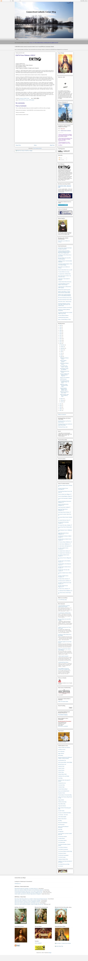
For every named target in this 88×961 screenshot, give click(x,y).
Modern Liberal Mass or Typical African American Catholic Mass (64, 292)
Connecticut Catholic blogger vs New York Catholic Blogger (65, 264)
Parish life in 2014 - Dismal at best (64, 301)
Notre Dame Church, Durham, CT (64, 512)
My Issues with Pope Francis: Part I (65, 297)
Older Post (52, 145)
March (62, 398)
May (61, 354)
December (63, 344)
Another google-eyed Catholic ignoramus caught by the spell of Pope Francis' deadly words (64, 251)
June (62, 353)
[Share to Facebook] (37, 98)
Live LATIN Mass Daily (62, 599)
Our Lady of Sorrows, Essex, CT (64, 520)
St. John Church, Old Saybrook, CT (65, 545)
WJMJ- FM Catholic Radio (63, 701)
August (62, 349)
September (63, 348)
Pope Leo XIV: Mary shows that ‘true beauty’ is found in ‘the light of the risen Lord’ (29, 904)
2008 (61, 408)
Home (17, 39)
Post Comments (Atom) (37, 148)
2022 (61, 327)
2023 (61, 325)
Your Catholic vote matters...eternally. (64, 366)
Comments (62, 159)
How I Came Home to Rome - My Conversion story (64, 276)
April (61, 356)
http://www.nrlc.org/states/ (63, 726)
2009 (61, 407)
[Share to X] (36, 98)
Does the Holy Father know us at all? (65, 269)
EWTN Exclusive (63, 379)
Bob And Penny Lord (62, 764)
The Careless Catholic (62, 840)
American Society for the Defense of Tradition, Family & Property (65, 758)
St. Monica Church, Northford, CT (64, 580)
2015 (61, 338)
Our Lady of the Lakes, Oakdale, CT (65, 525)
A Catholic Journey (61, 749)
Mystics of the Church (62, 818)
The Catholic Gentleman (62, 847)
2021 (61, 328)
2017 (61, 335)
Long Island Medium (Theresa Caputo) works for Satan (64, 606)
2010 (61, 405)
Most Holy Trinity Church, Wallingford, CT (63, 510)
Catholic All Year (61, 766)
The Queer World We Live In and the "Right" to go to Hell (65, 313)
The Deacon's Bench (62, 853)
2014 (61, 340)
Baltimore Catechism (62, 414)
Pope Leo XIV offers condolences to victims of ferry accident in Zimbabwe (27, 900)
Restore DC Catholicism (62, 822)
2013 (61, 341)
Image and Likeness (62, 805)
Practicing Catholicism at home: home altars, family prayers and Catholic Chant (64, 304)
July (61, 351)
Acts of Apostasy (61, 751)
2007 (61, 410)
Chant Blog (60, 778)
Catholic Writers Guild (62, 774)
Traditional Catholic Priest (63, 859)
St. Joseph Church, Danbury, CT (64, 550)
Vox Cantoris (60, 866)
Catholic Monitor (61, 770)
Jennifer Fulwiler (61, 810)
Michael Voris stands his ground (64, 289)
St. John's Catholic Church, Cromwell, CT (63, 548)
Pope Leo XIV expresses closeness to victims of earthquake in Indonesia (27, 901)
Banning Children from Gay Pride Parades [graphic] (64, 258)
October (62, 346)
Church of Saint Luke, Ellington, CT (64, 494)
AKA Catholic (60, 755)
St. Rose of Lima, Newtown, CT (64, 588)
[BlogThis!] (35, 98)
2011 (61, 403)
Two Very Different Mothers (63, 315)
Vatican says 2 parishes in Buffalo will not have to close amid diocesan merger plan (29, 889)
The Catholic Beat (61, 842)
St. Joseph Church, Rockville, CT (64, 552)
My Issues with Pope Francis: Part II (65, 299)
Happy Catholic (61, 799)
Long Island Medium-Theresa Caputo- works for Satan (63, 284)
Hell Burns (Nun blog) (62, 801)
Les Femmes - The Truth (63, 814)
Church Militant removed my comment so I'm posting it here (64, 669)
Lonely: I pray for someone (63, 656)
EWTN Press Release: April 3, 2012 (64, 392)
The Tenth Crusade (61, 857)
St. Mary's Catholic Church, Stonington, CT (63, 576)
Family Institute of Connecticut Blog (65, 794)
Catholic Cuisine (61, 768)
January (62, 401)
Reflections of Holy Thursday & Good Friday (64, 385)
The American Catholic (62, 836)
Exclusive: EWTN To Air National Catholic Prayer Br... (64, 374)
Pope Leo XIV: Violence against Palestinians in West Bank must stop (27, 902)
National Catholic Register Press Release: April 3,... (64, 389)
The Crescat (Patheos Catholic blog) (65, 851)
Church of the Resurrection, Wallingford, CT (63, 505)
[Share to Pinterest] (38, 98)
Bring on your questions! (65, 377)
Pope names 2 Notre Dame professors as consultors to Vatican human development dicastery (31, 898)
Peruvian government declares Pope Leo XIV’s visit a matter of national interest (28, 891)
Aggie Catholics (61, 753)
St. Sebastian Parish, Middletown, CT (65, 590)
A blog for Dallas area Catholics (64, 747)
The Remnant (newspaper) (63, 855)
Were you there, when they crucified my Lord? (64, 395)
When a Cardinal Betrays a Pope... (64, 319)
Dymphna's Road (61, 792)
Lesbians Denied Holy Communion (64, 281)
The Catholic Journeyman (63, 849)
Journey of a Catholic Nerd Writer (64, 812)
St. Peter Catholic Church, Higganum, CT (63, 586)
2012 (61, 343)
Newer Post (18, 145)
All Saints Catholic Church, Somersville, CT (63, 489)
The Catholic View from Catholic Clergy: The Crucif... (64, 381)
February (62, 400)
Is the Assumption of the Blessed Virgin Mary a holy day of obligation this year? (28, 892)
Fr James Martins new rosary (63, 271)
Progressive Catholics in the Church (65, 307)
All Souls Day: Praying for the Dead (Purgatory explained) (64, 248)
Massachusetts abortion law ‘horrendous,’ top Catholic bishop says (26, 888)
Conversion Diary (61, 785)
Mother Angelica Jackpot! (63, 361)
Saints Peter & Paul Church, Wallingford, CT (63, 534)
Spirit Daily (60, 829)
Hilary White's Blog (61, 803)
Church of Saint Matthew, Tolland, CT (65, 496)
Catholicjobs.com (18, 883)
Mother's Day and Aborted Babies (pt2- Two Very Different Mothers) (64, 295)
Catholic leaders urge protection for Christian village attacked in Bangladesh (28, 893)
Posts (61, 157)
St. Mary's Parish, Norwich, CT (64, 578)
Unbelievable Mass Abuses (63, 317)
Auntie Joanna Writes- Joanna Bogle (65, 762)
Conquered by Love (62, 783)
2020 (61, 330)
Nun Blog (60, 820)
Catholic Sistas (61, 772)
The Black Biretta (61, 838)
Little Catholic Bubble (62, 816)
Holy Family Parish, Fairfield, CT (64, 507)
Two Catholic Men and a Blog (63, 864)
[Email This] (34, 98)
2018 (61, 333)
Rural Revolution (61, 824)
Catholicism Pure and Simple (63, 776)
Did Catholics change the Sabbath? (64, 369)
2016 (61, 336)
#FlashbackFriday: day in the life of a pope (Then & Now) (65, 425)
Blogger (50, 952)
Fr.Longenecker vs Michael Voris (64, 273)
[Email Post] (32, 98)
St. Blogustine (60, 831)
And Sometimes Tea (62, 760)
